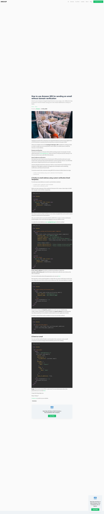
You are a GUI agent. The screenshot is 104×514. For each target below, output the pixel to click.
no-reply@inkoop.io (51, 222)
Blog (91, 1)
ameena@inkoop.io (44, 153)
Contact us (34, 398)
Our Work (77, 1)
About (87, 1)
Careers (82, 1)
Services (72, 1)
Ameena (38, 108)
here (59, 276)
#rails (33, 106)
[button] (68, 1)
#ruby (36, 106)
